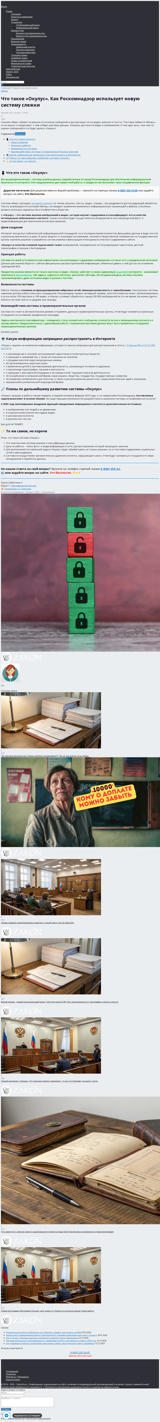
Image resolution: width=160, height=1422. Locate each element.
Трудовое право (19, 55)
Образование (17, 38)
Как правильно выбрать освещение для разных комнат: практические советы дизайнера (50, 1343)
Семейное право (19, 58)
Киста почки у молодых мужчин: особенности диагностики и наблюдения (42, 1338)
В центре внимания (12, 492)
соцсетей (121, 271)
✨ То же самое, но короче (21, 161)
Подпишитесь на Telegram (27, 1415)
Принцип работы (21, 145)
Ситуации (16, 14)
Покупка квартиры (25, 49)
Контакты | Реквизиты (17, 1376)
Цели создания (19, 142)
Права (9, 11)
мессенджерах (24, 274)
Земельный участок (25, 47)
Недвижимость (18, 44)
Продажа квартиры (25, 52)
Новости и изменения (21, 16)
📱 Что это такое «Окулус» (21, 139)
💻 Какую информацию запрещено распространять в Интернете (43, 154)
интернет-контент (42, 203)
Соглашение (12, 1371)
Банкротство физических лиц (30, 33)
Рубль (9, 74)
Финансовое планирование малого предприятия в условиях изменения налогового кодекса (51, 1335)
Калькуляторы (13, 69)
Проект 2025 (12, 71)
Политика (11, 1374)
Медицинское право (21, 63)
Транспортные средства (23, 66)
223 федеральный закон (28, 25)
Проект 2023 (32, 492)
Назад (4, 90)
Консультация (13, 1379)
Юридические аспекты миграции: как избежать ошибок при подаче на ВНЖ (43, 1332)
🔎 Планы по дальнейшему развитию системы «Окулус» (38, 157)
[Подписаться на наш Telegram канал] (6, 1416)
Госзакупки (16, 22)
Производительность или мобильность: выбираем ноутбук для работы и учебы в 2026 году (51, 1340)
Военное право (18, 41)
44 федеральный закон (27, 27)
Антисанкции (12, 77)
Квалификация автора (23, 485)
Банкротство (17, 30)
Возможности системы (24, 148)
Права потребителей (21, 60)
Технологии (48, 492)
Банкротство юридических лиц (31, 36)
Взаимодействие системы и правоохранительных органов (44, 151)
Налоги (14, 19)
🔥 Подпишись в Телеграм (16, 488)
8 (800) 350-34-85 (128, 190)
